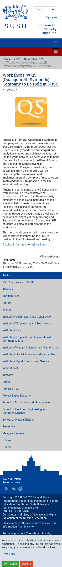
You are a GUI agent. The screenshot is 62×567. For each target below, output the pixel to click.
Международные (13, 433)
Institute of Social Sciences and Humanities (29, 354)
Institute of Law (12, 330)
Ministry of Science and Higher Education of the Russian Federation (30, 516)
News (6, 59)
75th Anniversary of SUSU (18, 282)
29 (42, 59)
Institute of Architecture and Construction (27, 316)
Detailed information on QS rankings (25, 244)
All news (8, 289)
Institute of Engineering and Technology (27, 323)
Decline (26, 563)
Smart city (9, 426)
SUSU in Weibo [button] (20, 488)
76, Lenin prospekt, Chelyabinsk (22, 533)
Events (7, 309)
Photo (6, 381)
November (30, 59)
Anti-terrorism (11, 296)
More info (10, 553)
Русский (51, 17)
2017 (17, 59)
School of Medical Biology (18, 419)
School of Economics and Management (27, 402)
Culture (7, 303)
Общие (7, 440)
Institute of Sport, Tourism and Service (26, 361)
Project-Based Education (17, 395)
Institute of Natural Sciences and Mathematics (31, 347)
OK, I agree (10, 563)
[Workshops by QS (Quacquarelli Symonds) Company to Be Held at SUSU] (31, 112)
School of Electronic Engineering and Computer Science (25, 411)
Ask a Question (12, 479)
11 (4, 89)
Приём (7, 447)
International (10, 368)
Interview (8, 375)
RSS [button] (6, 488)
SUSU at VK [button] (13, 488)
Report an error (11, 482)
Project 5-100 (11, 388)
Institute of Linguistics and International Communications (27, 339)
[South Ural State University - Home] (15, 15)
